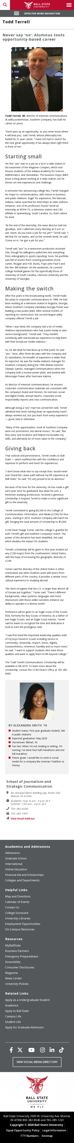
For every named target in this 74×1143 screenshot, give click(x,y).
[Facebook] (11, 1050)
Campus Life (13, 1016)
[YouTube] (31, 1050)
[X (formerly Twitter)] (20, 1050)
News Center (13, 978)
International (13, 864)
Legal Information (54, 1130)
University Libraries (17, 918)
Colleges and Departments (22, 880)
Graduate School (16, 858)
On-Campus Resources (20, 929)
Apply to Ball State (17, 1011)
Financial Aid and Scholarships (24, 875)
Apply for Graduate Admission (24, 1027)
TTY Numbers (29, 1136)
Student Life (13, 1022)
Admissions (12, 853)
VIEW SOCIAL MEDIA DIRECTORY (37, 1062)
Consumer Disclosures (19, 967)
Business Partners (17, 951)
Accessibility (12, 962)
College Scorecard (16, 913)
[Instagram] (42, 1050)
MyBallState (13, 945)
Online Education (16, 869)
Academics (11, 1005)
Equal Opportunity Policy (23, 1130)
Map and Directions (17, 896)
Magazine (11, 973)
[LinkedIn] (52, 1050)
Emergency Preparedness (21, 956)
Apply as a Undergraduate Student (27, 1000)
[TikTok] (61, 1050)
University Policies (17, 984)
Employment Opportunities (22, 924)
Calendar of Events (17, 902)
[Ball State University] (37, 1092)
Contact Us (12, 907)
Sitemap (47, 1136)
